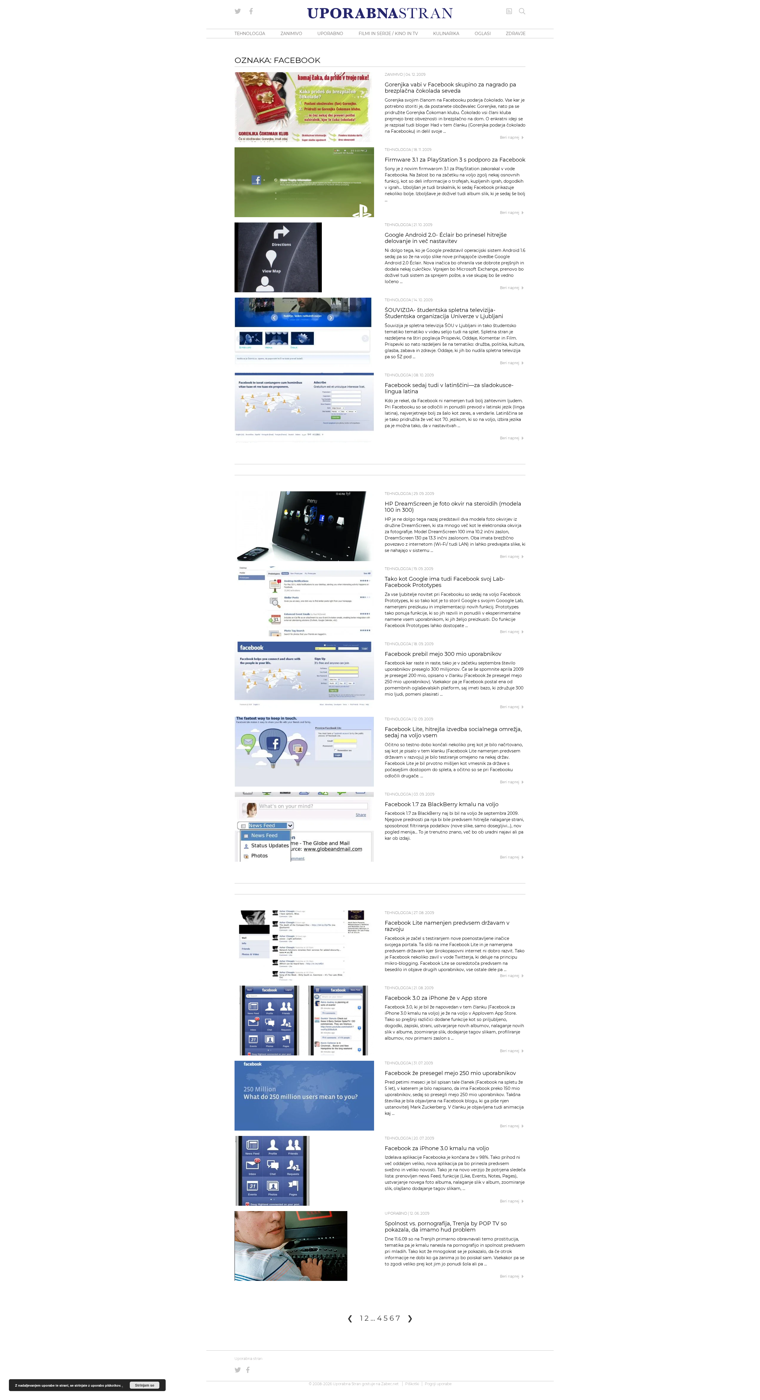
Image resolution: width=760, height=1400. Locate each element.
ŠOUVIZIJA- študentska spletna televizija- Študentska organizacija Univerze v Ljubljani (444, 313)
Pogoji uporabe (438, 1384)
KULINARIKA (446, 33)
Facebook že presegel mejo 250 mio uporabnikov (450, 1073)
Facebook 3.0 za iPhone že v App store (436, 998)
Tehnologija (398, 149)
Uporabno (396, 1213)
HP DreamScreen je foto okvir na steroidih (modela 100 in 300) (453, 507)
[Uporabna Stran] (380, 13)
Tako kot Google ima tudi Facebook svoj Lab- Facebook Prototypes (445, 582)
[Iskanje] (522, 11)
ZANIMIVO (291, 33)
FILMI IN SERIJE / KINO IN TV (388, 33)
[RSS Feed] (509, 11)
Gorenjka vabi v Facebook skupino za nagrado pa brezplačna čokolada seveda (450, 87)
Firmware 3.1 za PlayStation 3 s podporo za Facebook (455, 160)
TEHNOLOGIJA (250, 33)
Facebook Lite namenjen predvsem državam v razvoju (447, 926)
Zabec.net (390, 1384)
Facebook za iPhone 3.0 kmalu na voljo (437, 1148)
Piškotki (412, 1384)
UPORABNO (330, 33)
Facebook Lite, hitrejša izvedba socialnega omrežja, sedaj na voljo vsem (453, 732)
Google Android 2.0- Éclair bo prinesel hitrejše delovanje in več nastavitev (446, 238)
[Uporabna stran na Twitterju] (238, 11)
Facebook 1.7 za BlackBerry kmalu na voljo (441, 804)
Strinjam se (144, 1385)
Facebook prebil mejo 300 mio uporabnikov (443, 654)
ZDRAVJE (515, 33)
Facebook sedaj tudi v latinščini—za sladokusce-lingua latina (449, 388)
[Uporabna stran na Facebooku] (251, 11)
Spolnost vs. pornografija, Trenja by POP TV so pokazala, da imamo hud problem (446, 1226)
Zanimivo (394, 74)
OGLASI (483, 33)
